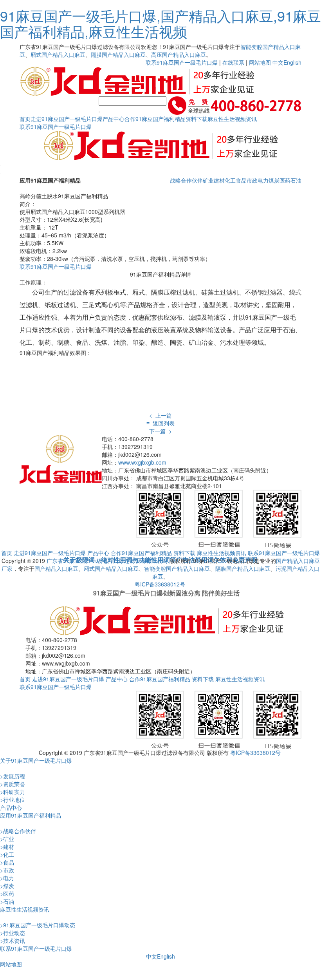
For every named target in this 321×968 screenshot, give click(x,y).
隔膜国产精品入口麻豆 (118, 54)
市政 (252, 180)
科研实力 (12, 792)
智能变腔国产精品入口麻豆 (177, 568)
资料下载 (196, 119)
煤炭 (274, 180)
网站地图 (260, 62)
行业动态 (12, 933)
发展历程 (12, 776)
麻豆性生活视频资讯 (232, 119)
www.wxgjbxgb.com (142, 462)
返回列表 (160, 423)
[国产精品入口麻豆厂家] (61, 459)
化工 (230, 180)
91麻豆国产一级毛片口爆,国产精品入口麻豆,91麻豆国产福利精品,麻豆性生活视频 (160, 23)
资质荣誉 (12, 784)
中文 (277, 62)
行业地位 (12, 799)
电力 (263, 180)
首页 (25, 119)
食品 (241, 180)
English (292, 62)
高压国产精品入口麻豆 (178, 54)
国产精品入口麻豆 (56, 568)
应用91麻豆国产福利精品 (30, 815)
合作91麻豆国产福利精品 (155, 119)
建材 (219, 180)
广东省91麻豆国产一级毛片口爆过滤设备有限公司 (107, 561)
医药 (285, 180)
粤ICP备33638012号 (160, 584)
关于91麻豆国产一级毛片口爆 (36, 760)
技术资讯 (12, 940)
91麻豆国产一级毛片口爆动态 (37, 925)
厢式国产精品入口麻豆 (58, 54)
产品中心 (113, 119)
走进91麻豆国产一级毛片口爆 (67, 119)
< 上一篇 (160, 415)
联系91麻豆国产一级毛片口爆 (182, 62)
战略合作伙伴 (186, 180)
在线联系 (233, 62)
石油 (295, 180)
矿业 (208, 180)
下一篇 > (160, 431)
